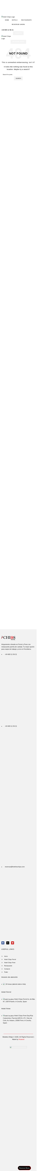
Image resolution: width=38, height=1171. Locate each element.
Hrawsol (21, 1039)
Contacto (18, 33)
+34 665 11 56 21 (11, 654)
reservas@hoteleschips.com (15, 867)
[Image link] (8, 638)
